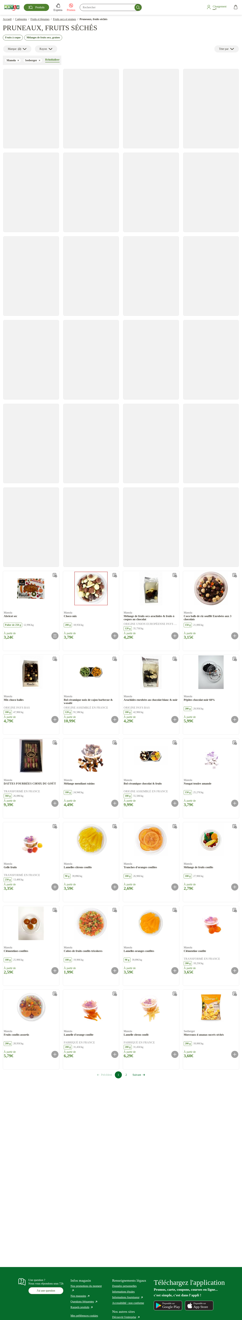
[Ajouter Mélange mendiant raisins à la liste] (114, 742)
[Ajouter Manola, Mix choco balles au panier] (54, 719)
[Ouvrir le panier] (235, 7)
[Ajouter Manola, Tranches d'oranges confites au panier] (174, 886)
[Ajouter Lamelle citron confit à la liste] (174, 993)
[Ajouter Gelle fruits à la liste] (54, 826)
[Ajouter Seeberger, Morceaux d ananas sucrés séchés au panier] (234, 1054)
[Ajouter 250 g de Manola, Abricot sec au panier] (54, 635)
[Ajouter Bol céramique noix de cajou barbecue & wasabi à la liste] (114, 658)
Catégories (21, 19)
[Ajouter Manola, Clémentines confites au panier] (54, 970)
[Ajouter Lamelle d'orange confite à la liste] (114, 993)
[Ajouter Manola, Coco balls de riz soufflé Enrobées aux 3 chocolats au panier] (234, 635)
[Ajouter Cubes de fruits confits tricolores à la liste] (114, 910)
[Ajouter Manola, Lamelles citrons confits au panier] (114, 886)
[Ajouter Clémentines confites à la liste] (54, 910)
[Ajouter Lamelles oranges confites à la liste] (174, 910)
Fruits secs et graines (64, 19)
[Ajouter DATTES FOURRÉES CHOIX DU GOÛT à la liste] (54, 742)
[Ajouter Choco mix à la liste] (114, 575)
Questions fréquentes (84, 1301)
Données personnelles (124, 1286)
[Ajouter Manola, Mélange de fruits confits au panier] (234, 886)
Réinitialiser (52, 59)
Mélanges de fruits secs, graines (43, 37)
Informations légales (123, 1291)
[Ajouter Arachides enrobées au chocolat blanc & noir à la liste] (174, 658)
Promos (71, 9)
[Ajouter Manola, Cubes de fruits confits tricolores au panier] (114, 970)
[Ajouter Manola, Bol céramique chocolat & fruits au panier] (174, 803)
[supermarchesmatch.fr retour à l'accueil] (11, 7)
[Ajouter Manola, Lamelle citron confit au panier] (174, 1054)
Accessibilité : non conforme (128, 1302)
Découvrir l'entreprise (126, 1317)
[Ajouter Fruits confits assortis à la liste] (54, 993)
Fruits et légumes (39, 19)
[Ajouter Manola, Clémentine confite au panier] (234, 970)
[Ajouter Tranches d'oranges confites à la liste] (174, 826)
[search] (111, 7)
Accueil (7, 19)
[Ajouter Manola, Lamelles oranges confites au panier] (174, 970)
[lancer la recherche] (138, 7)
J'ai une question (46, 1290)
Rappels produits (82, 1307)
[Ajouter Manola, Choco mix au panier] (114, 635)
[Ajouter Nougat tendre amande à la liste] (234, 742)
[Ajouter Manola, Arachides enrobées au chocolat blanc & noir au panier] (174, 719)
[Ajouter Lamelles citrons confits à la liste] (114, 826)
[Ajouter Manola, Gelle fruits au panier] (54, 886)
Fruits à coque (13, 37)
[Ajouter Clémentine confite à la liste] (234, 910)
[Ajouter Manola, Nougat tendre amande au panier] (234, 803)
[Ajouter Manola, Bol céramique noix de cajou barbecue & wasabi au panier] (114, 719)
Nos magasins (80, 1295)
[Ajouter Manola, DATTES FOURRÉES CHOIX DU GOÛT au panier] (54, 803)
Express (58, 9)
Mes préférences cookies (84, 1315)
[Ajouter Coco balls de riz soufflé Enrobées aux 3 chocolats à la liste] (234, 575)
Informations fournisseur (127, 1297)
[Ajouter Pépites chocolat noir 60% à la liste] (234, 658)
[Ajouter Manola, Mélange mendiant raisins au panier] (114, 803)
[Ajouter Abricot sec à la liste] (54, 575)
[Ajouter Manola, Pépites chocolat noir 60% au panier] (234, 719)
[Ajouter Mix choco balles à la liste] (54, 658)
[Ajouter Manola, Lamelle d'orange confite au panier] (114, 1054)
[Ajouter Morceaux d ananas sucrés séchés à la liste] (234, 993)
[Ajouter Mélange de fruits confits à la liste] (234, 826)
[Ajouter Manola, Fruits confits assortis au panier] (54, 1054)
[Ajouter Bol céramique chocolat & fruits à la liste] (174, 742)
